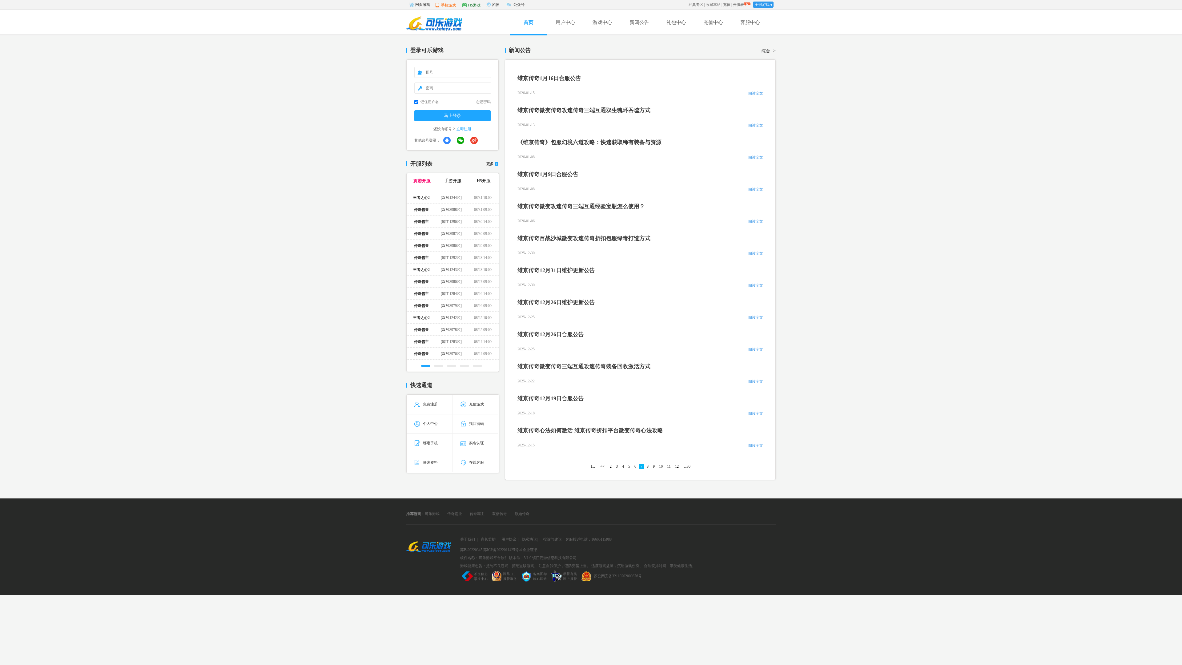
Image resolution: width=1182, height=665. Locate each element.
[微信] (460, 140)
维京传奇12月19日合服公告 (550, 398)
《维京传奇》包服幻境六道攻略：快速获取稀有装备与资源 (589, 142)
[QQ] (447, 140)
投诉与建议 (552, 539)
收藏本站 (713, 4)
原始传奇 (522, 514)
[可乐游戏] (434, 23)
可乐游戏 (432, 514)
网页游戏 (422, 4)
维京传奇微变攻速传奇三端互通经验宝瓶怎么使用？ (581, 206)
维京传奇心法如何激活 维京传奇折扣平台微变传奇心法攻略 (590, 430)
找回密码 (476, 423)
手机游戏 (448, 5)
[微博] (474, 140)
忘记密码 (483, 102)
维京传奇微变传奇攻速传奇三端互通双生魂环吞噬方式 (583, 110)
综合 (766, 51)
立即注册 (463, 129)
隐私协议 (529, 539)
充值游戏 (476, 404)
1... (592, 466)
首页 (528, 22)
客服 (495, 4)
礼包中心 (676, 22)
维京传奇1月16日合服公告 (549, 78)
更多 (490, 164)
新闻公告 (639, 22)
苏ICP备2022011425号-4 (502, 550)
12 (677, 466)
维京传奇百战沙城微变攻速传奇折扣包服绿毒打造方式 (583, 238)
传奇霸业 (454, 514)
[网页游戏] (428, 547)
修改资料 (430, 462)
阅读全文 (755, 93)
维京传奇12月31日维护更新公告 (556, 270)
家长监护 (488, 539)
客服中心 (750, 22)
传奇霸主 (477, 514)
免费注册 (430, 404)
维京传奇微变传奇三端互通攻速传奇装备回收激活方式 (583, 366)
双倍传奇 (499, 514)
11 (669, 466)
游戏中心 (602, 22)
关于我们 (467, 539)
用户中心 (565, 22)
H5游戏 (474, 5)
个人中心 (430, 423)
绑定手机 (430, 443)
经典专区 (696, 4)
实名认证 (476, 443)
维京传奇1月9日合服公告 (547, 174)
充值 (726, 4)
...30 (687, 466)
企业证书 (530, 550)
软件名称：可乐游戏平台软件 (484, 558)
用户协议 (508, 539)
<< (602, 466)
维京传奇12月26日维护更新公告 (556, 302)
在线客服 (476, 462)
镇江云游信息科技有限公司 (554, 558)
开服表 (738, 4)
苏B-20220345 (471, 550)
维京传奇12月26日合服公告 (550, 334)
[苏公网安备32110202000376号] (611, 581)
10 (661, 466)
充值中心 (713, 22)
